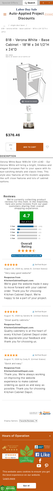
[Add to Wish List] (47, 147)
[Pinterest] (46, 466)
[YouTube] (39, 466)
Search (31, 2)
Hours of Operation (15, 435)
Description (8, 156)
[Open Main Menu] (5, 14)
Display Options (11, 421)
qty (10, 145)
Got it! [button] (26, 486)
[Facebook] (40, 461)
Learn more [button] (9, 478)
